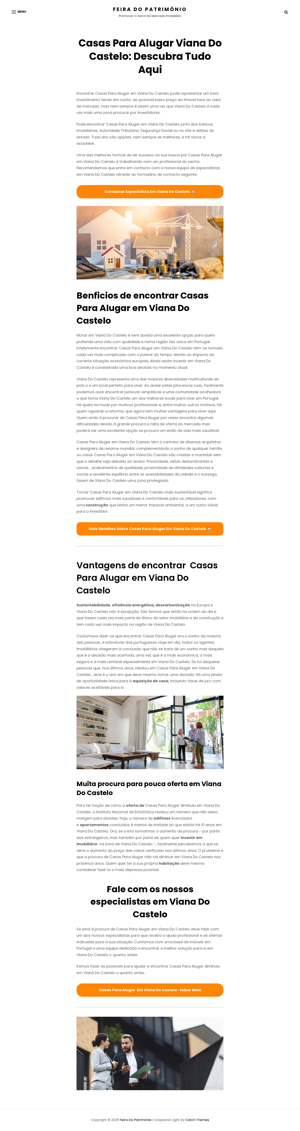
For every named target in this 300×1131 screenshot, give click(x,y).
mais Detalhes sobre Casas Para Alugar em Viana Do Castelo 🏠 (150, 528)
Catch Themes (197, 1120)
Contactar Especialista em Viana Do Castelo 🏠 (150, 191)
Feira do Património (150, 9)
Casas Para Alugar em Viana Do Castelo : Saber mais (150, 989)
